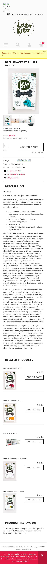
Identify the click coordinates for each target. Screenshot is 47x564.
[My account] (29, 45)
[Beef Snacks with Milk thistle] (13, 471)
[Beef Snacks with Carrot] (13, 413)
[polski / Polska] (5, 7)
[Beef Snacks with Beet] (13, 380)
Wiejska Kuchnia (17, 164)
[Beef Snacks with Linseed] (13, 503)
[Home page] (23, 27)
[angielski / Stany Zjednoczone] (8, 9)
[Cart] (41, 44)
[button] (6, 45)
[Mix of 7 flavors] (13, 441)
